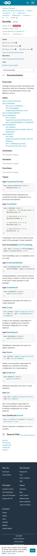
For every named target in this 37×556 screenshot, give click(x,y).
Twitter (4, 512)
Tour (21, 475)
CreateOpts (12, 204)
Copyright (19, 536)
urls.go (4, 450)
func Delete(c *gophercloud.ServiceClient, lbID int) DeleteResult (19, 129)
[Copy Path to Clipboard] (17, 18)
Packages (6, 485)
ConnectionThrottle (15, 182)
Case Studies (6, 475)
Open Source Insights (11, 65)
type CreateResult (9, 115)
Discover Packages (8, 8)
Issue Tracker (24, 495)
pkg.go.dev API (7, 498)
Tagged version (9, 49)
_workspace (6, 13)
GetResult (11, 373)
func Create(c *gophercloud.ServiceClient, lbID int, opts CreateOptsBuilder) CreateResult (20, 120)
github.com (21, 13)
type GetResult (7, 134)
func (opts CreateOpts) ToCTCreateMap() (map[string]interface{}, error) (17, 108)
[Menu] (18, 70)
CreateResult (12, 287)
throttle (13, 18)
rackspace (5, 15)
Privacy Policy (18, 541)
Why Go (5, 468)
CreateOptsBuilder (15, 263)
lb (3, 18)
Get (8, 393)
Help (21, 481)
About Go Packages (8, 495)
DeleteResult (12, 332)
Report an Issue (19, 544)
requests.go (6, 445)
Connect (6, 509)
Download (23, 489)
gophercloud (16, 15)
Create (9, 307)
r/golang (5, 522)
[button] (3, 43)
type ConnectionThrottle (11, 101)
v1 (7, 18)
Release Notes (24, 498)
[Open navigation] (33, 3)
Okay (33, 550)
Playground (23, 471)
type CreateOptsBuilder (11, 113)
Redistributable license (11, 46)
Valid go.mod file (9, 43)
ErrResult (19, 293)
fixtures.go (6, 443)
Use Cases (5, 471)
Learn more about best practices (12, 52)
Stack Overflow (25, 478)
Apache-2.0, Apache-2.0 (16, 31)
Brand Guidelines (25, 501)
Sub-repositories (7, 492)
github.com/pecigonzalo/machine (13, 10)
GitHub (4, 516)
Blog (21, 492)
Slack (4, 519)
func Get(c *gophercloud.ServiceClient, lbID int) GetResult (19, 139)
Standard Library (7, 489)
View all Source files (26, 435)
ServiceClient (27, 397)
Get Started (24, 468)
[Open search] (27, 2)
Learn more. (11, 553)
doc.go (5, 440)
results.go (6, 447)
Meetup (4, 525)
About (22, 485)
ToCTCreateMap (25, 245)
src (14, 13)
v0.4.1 (7, 26)
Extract (20, 415)
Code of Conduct (25, 505)
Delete (9, 352)
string (9, 251)
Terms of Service (18, 538)
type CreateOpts (8, 103)
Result (18, 379)
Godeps (29, 10)
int (19, 187)
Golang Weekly (7, 528)
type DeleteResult (9, 125)
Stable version (26, 49)
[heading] (8, 2)
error (25, 251)
